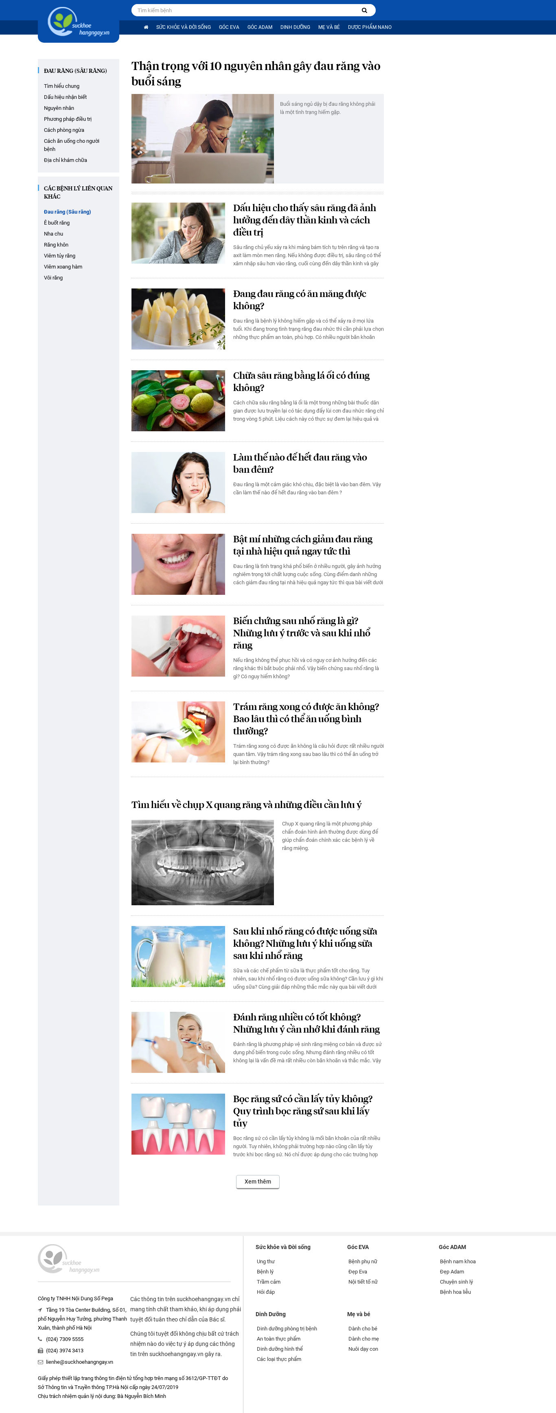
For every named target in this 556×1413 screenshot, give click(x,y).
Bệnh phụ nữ (362, 1261)
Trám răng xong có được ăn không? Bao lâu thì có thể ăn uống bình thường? (306, 719)
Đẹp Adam (452, 1272)
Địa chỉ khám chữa (65, 160)
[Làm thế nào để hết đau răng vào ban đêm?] (178, 482)
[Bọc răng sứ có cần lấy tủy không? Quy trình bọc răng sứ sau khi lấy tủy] (178, 1124)
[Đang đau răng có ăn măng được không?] (178, 318)
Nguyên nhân (59, 108)
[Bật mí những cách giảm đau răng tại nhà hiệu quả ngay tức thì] (178, 564)
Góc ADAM (259, 27)
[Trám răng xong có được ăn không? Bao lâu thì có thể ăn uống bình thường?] (178, 731)
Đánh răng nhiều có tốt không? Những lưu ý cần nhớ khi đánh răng (306, 1024)
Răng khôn (56, 245)
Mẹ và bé (329, 27)
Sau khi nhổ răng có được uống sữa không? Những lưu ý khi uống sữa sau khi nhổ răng (305, 944)
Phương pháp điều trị (68, 119)
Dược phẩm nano (370, 27)
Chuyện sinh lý (456, 1282)
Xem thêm (258, 1181)
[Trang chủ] (146, 27)
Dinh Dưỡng (295, 27)
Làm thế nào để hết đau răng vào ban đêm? (300, 464)
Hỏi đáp (266, 1292)
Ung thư (266, 1261)
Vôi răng (53, 278)
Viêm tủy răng (59, 256)
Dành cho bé (362, 1329)
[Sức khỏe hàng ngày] (78, 21)
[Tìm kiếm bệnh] (364, 10)
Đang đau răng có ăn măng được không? (299, 300)
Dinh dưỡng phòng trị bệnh (287, 1329)
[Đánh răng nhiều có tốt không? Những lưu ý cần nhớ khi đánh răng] (178, 1042)
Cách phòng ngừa (64, 130)
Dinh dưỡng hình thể (280, 1349)
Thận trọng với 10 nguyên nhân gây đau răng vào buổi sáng (256, 74)
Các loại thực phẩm (279, 1359)
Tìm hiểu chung (61, 86)
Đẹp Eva (357, 1272)
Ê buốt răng (57, 223)
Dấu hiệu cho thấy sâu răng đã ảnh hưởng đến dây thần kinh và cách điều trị (304, 221)
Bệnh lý (265, 1272)
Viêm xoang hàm (63, 267)
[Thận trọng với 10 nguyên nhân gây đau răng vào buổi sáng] (202, 138)
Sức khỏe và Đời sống (183, 27)
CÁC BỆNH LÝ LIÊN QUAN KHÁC (78, 193)
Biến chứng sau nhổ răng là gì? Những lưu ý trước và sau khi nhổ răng (301, 634)
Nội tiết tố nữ (363, 1282)
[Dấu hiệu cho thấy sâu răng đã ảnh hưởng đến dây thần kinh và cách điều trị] (178, 233)
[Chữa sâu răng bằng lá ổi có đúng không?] (178, 400)
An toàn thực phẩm (278, 1339)
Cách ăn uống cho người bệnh (71, 145)
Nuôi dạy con (363, 1349)
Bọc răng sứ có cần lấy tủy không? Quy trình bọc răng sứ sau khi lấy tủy (302, 1112)
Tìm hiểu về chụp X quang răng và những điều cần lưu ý (246, 805)
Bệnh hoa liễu (455, 1292)
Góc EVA (229, 27)
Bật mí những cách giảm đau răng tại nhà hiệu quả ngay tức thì (302, 546)
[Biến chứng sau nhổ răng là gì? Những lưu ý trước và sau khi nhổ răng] (178, 646)
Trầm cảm (268, 1282)
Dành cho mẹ (363, 1339)
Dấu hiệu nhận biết (65, 97)
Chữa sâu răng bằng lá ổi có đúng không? (301, 382)
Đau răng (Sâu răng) (75, 71)
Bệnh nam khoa (458, 1261)
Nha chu (53, 234)
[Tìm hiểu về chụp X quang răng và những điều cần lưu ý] (202, 862)
